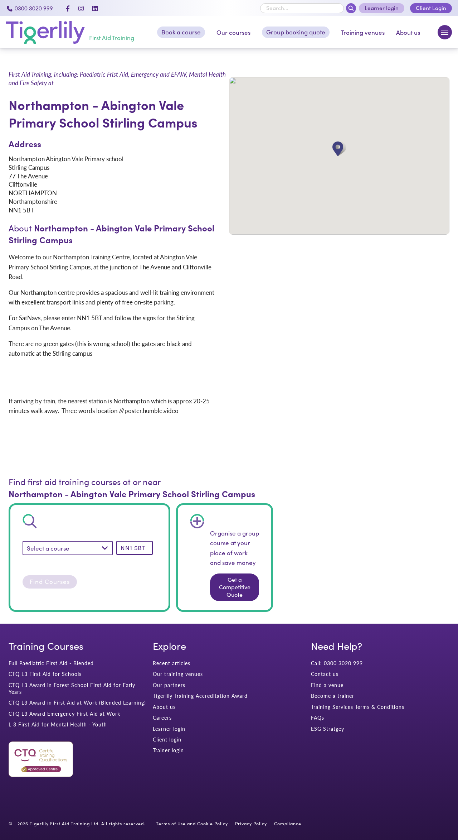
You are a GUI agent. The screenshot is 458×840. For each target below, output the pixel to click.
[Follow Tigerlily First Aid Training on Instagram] (81, 8)
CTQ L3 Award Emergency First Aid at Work (64, 713)
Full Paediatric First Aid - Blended (51, 663)
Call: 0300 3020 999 (337, 663)
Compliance (287, 823)
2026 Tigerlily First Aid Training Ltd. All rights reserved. (81, 823)
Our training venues (178, 674)
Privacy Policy (251, 823)
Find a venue (327, 685)
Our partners (169, 685)
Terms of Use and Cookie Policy (192, 823)
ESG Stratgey (327, 728)
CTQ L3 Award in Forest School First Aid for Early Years (72, 688)
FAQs (317, 717)
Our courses (233, 32)
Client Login (431, 7)
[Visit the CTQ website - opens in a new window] (41, 775)
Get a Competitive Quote (234, 587)
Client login (167, 739)
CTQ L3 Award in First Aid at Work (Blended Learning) (77, 702)
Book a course (181, 32)
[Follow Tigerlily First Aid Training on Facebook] (68, 8)
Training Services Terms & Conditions (357, 707)
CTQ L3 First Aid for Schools (45, 674)
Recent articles (171, 663)
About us (408, 32)
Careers (162, 717)
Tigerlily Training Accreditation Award (200, 695)
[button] (339, 148)
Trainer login (168, 750)
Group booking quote (295, 32)
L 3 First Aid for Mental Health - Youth (58, 724)
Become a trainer (332, 695)
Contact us (324, 674)
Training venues (363, 32)
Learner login (382, 7)
